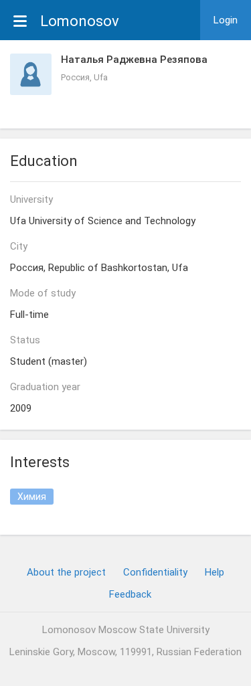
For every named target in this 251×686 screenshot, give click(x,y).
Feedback (130, 594)
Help (214, 572)
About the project (66, 572)
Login (226, 20)
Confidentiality (155, 572)
